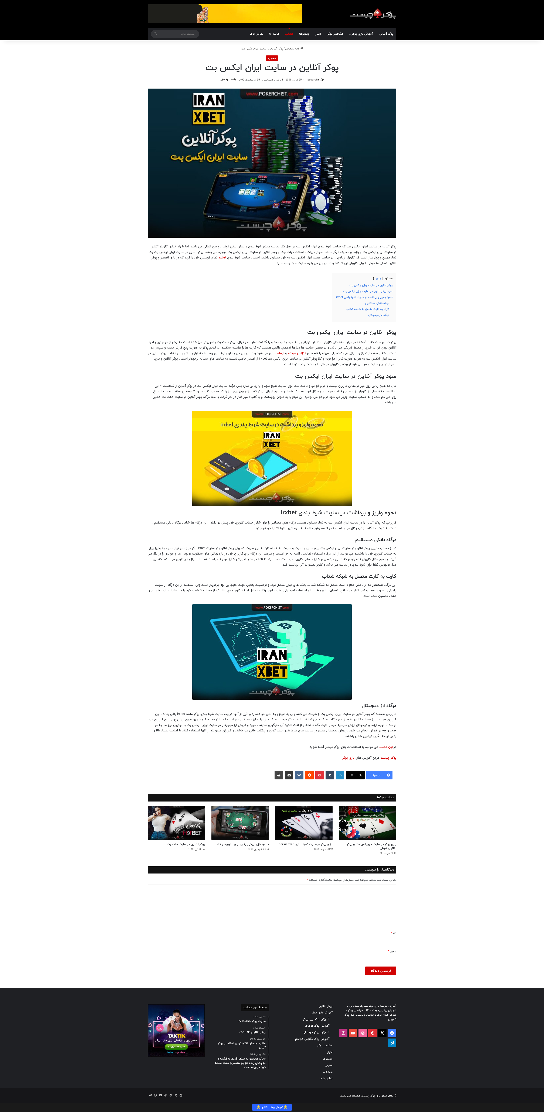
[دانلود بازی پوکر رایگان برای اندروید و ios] (240, 823)
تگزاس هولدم (297, 353)
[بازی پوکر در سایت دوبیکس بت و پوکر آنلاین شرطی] (367, 823)
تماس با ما (256, 34)
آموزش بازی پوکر (362, 34)
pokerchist (313, 80)
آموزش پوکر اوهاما (317, 1026)
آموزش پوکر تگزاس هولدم (312, 1039)
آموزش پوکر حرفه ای (316, 1032)
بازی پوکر (348, 758)
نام (393, 934)
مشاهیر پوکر (335, 34)
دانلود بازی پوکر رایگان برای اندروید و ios (243, 844)
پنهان (378, 278)
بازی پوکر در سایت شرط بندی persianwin (306, 844)
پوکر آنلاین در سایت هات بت (186, 844)
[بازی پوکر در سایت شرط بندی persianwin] (304, 823)
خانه (297, 49)
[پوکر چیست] (373, 13)
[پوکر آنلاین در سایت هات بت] (176, 823)
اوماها (280, 353)
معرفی (289, 34)
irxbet (222, 257)
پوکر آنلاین (386, 34)
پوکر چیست (388, 758)
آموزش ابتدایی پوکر (316, 1019)
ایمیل (392, 952)
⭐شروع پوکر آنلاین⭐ (272, 1107)
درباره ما (274, 34)
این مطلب (386, 747)
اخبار (318, 34)
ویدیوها (304, 34)
